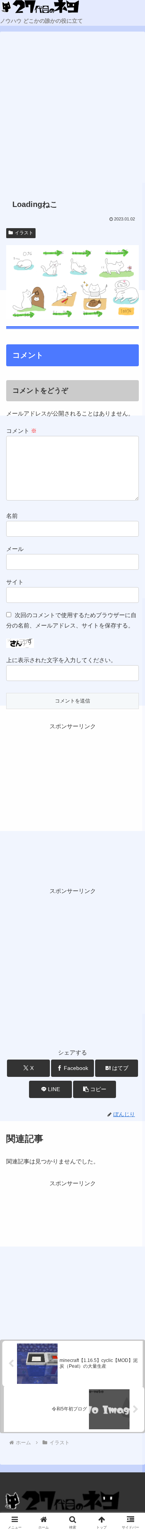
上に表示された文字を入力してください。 (61, 660)
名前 (12, 515)
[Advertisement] (72, 116)
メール (15, 549)
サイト (15, 582)
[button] (94, 1089)
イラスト (24, 232)
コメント (21, 430)
